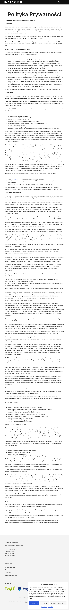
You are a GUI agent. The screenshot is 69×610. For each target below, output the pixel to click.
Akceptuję (34, 603)
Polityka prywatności (47, 607)
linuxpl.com (15, 179)
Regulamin (8, 572)
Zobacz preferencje (58, 603)
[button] (59, 2)
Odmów (44, 603)
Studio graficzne (10, 567)
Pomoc (7, 570)
